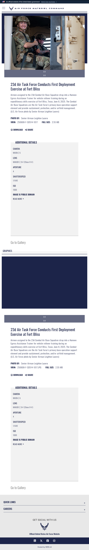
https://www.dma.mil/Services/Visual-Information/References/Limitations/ (40, 217)
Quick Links (9, 502)
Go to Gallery (18, 242)
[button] (49, 2)
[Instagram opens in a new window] (54, 540)
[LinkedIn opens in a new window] (35, 540)
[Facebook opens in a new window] (47, 540)
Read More (18, 198)
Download (18, 129)
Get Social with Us (44, 520)
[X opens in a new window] (41, 540)
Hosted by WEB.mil (45, 547)
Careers (7, 509)
